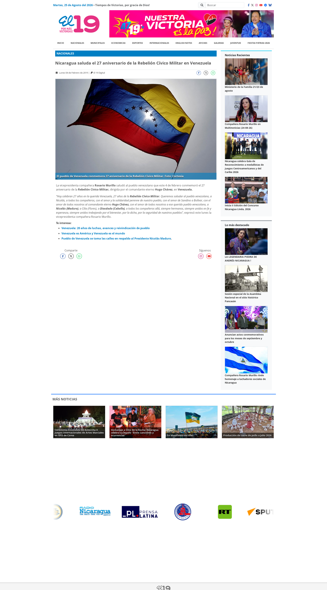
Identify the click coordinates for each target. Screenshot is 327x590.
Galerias (219, 43)
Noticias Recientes (237, 55)
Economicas (118, 43)
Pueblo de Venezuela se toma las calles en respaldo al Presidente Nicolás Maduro (116, 238)
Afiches (203, 43)
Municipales (98, 43)
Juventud (235, 43)
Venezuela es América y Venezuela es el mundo (93, 233)
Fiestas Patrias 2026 (259, 43)
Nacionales (77, 43)
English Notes (184, 43)
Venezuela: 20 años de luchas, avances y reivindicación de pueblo (105, 228)
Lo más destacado (237, 225)
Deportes (137, 43)
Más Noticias (64, 399)
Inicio (60, 43)
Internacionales (159, 43)
